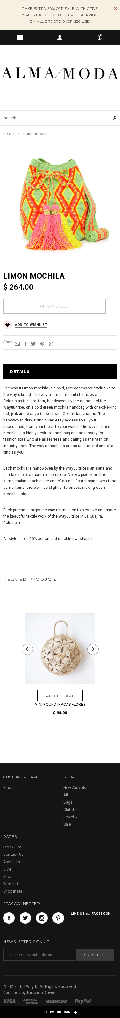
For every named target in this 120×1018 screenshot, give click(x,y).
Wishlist (10, 884)
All (65, 795)
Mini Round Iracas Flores (60, 704)
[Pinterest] (42, 343)
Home (8, 133)
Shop (7, 876)
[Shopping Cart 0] (100, 37)
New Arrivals (74, 787)
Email (8, 787)
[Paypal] (82, 1001)
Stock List (12, 847)
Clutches (71, 809)
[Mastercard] (57, 1001)
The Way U (27, 986)
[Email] (17, 343)
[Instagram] (42, 918)
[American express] (31, 1001)
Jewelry (70, 817)
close (115, 8)
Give (7, 869)
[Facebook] (9, 918)
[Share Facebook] (25, 343)
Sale (67, 824)
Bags (68, 802)
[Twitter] (33, 343)
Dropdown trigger (60, 37)
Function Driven (41, 992)
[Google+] (51, 343)
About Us (11, 862)
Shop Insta (12, 891)
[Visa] (10, 1001)
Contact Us (13, 854)
